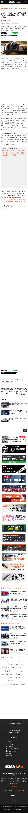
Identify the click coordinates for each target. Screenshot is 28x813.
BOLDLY (11, 664)
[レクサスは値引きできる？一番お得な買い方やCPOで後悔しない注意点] (5, 609)
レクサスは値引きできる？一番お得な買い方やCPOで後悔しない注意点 (18, 608)
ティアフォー (4, 664)
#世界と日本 (22, 201)
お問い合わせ (10, 755)
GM (16, 667)
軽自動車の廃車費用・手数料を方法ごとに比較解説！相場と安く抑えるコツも (18, 616)
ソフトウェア (13, 674)
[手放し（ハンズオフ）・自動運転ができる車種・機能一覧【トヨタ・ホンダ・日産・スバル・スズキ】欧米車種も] (5, 636)
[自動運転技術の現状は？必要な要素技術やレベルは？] (5, 405)
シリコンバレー (14, 26)
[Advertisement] (14, 86)
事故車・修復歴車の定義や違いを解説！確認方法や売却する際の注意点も (18, 600)
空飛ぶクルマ (4, 677)
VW (24, 667)
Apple (7, 671)
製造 (23, 28)
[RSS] (14, 800)
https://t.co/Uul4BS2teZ (7, 199)
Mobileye (3, 674)
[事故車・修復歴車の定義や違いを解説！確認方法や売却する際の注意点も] (5, 601)
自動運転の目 (17, 28)
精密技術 (11, 28)
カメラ (20, 677)
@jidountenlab (17, 199)
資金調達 (7, 30)
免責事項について (11, 753)
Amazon (12, 671)
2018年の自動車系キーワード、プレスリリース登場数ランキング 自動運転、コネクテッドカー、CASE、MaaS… (20, 391)
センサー (11, 677)
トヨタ (14, 193)
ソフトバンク (17, 661)
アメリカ (7, 26)
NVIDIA (3, 671)
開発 (12, 30)
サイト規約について (11, 744)
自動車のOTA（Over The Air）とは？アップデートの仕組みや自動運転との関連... (18, 412)
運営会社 (8, 741)
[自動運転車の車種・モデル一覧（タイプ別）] (5, 420)
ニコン (19, 26)
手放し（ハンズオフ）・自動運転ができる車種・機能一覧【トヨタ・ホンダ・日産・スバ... (18, 635)
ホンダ (11, 661)
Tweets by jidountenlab (14, 732)
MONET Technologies (19, 664)
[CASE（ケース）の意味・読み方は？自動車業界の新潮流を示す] (5, 628)
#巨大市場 (6, 201)
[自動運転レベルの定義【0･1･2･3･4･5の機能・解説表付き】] (5, 643)
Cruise (20, 667)
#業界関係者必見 (13, 201)
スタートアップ (5, 681)
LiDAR (2, 26)
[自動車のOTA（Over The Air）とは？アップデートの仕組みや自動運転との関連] (5, 412)
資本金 (2, 30)
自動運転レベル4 (14, 684)
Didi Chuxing (19, 671)
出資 (2, 28)
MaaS (19, 674)
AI (7, 674)
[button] (26, 2)
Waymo (8, 667)
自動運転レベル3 (5, 684)
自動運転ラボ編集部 (5, 23)
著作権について (10, 751)
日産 (7, 661)
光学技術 (24, 26)
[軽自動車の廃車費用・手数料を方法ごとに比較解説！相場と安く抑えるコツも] (5, 616)
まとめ (3, 687)
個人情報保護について (12, 746)
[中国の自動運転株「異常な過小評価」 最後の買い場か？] (5, 593)
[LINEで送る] (15, 33)
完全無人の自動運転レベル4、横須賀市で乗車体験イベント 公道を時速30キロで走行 (7, 390)
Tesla (13, 667)
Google (3, 667)
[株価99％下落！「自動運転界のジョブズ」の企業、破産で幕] (5, 651)
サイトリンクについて (12, 748)
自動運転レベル (13, 681)
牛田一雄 (6, 28)
